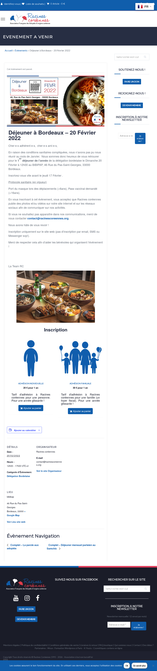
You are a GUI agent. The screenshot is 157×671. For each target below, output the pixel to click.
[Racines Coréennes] (30, 18)
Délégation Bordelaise (18, 476)
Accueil (9, 50)
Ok (126, 665)
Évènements (21, 50)
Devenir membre (132, 105)
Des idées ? (148, 645)
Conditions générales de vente (64, 645)
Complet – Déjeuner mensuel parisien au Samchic (71, 546)
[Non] (153, 665)
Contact (137, 645)
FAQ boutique (106, 645)
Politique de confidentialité (34, 645)
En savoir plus (139, 665)
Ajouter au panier (32, 408)
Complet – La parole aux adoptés (23, 546)
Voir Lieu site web (16, 521)
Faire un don (131, 81)
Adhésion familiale (80, 383)
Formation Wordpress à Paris (68, 648)
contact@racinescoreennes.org (48, 218)
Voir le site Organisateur (48, 470)
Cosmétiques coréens (103, 648)
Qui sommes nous (122, 645)
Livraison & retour (88, 645)
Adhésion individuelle (31, 383)
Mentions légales (11, 645)
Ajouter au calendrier (25, 430)
